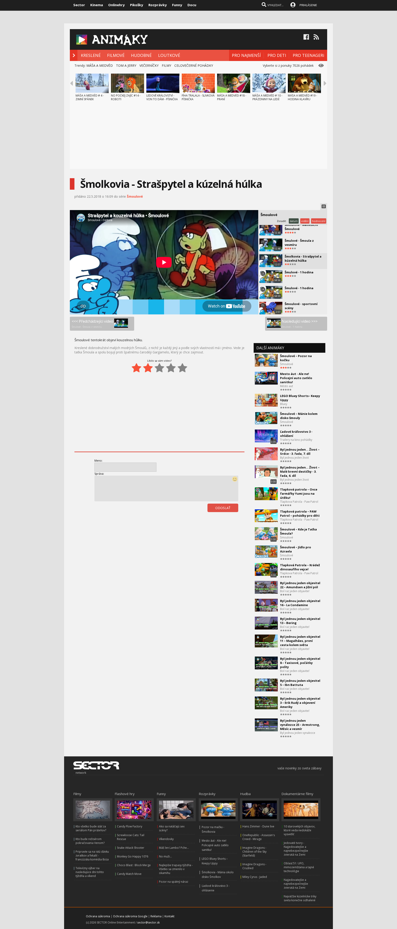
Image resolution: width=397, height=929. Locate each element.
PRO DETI (276, 55)
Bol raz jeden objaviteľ (294, 591)
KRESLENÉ (91, 55)
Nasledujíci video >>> (300, 323)
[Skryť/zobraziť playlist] (323, 206)
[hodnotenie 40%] (148, 367)
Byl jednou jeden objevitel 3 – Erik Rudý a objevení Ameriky (300, 702)
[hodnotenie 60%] (159, 367)
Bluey (283, 404)
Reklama (156, 916)
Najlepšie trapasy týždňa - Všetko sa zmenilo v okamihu (176, 869)
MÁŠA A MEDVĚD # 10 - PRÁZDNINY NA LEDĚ (267, 97)
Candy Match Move (129, 874)
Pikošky (136, 5)
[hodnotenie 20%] (136, 367)
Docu (191, 5)
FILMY (166, 65)
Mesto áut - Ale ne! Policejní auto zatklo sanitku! (296, 378)
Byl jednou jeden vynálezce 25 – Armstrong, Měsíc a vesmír (300, 724)
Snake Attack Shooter (130, 848)
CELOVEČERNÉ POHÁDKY (193, 65)
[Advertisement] (198, 137)
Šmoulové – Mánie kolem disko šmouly (299, 416)
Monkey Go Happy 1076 (132, 856)
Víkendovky (166, 839)
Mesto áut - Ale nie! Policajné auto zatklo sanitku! (215, 845)
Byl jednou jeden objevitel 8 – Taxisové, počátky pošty (300, 663)
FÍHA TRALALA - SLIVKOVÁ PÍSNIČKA (198, 97)
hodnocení (318, 221)
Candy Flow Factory (129, 826)
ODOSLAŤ (222, 508)
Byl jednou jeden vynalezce (297, 733)
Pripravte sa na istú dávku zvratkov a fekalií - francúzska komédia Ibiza (92, 855)
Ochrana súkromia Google (130, 916)
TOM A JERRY (126, 65)
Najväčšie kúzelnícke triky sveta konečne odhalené (300, 898)
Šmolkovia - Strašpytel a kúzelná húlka (303, 258)
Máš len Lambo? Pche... (174, 848)
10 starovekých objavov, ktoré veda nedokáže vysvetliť (299, 830)
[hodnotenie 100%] (182, 367)
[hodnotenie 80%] (171, 367)
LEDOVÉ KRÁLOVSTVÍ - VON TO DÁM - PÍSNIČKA (162, 97)
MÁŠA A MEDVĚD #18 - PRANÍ (231, 97)
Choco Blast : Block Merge (134, 865)
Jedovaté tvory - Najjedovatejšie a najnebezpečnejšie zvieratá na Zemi (296, 849)
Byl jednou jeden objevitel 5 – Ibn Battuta (300, 683)
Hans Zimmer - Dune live (258, 826)
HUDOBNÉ (141, 55)
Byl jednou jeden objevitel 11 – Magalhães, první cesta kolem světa (300, 641)
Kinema (96, 5)
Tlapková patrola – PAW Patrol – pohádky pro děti (300, 513)
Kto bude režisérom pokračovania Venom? (90, 841)
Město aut (286, 386)
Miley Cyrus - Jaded (254, 877)
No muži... (165, 856)
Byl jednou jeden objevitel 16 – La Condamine (300, 603)
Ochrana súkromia (98, 916)
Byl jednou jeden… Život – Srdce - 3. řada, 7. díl (300, 451)
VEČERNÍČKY (149, 65)
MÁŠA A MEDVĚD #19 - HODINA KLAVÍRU (302, 97)
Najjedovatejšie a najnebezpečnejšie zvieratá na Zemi (296, 884)
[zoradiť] (237, 520)
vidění (305, 221)
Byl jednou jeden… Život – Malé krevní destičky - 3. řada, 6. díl (300, 471)
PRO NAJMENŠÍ (246, 55)
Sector (79, 5)
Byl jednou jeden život (294, 458)
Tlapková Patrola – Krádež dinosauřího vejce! (300, 567)
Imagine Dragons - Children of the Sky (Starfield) (254, 851)
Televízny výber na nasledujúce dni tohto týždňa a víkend (90, 872)
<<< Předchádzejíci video (92, 323)
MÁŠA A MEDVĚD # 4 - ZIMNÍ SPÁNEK (90, 97)
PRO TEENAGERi (308, 55)
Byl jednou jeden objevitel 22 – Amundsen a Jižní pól (300, 585)
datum (294, 221)
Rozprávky (157, 5)
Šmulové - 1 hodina (299, 272)
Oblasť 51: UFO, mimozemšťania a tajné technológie (299, 867)
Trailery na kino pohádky (296, 440)
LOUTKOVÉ (169, 55)
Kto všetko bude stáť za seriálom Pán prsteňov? (91, 828)
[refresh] (227, 520)
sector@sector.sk (148, 922)
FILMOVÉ (116, 55)
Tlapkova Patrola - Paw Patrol (299, 502)
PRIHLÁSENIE (308, 5)
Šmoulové (135, 196)
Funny (177, 5)
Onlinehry (116, 5)
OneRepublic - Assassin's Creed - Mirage (258, 837)
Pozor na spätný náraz (173, 882)
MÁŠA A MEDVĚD (99, 65)
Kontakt (169, 916)
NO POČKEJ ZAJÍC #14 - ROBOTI (125, 97)
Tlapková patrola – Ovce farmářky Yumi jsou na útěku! (298, 493)
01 (217, 521)
